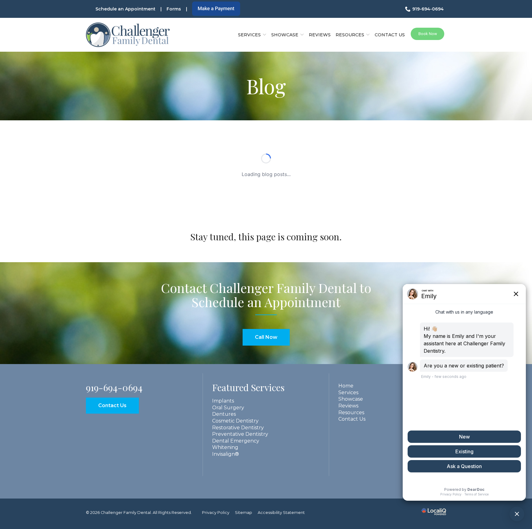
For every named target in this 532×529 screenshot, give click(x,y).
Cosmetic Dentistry (235, 421)
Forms (174, 9)
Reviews (320, 35)
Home (345, 386)
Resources (350, 35)
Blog (266, 86)
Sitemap (243, 512)
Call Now (266, 337)
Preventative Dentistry (240, 434)
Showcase (350, 399)
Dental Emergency (235, 441)
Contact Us (390, 35)
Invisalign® (225, 454)
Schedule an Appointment (125, 9)
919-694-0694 (428, 9)
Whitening (225, 447)
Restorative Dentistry (238, 428)
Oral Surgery (228, 408)
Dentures (224, 414)
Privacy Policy (215, 512)
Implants (223, 401)
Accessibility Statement (281, 512)
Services (249, 35)
